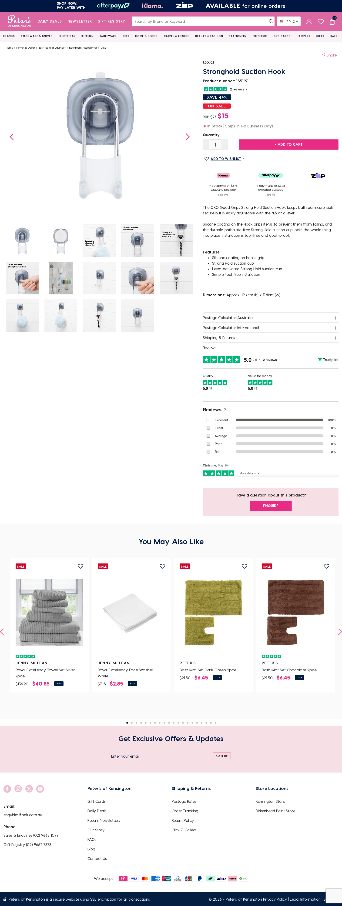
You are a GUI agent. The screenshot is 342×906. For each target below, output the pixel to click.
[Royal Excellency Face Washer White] (131, 612)
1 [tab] (127, 723)
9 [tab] (164, 723)
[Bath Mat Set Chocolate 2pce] (295, 612)
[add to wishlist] (80, 566)
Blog (91, 849)
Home (9, 47)
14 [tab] (187, 723)
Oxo (103, 47)
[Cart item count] (332, 21)
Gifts (320, 35)
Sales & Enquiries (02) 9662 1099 (31, 835)
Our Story (95, 830)
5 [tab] (146, 723)
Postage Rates (184, 801)
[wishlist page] (321, 21)
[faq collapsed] (335, 318)
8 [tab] (160, 723)
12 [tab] (178, 723)
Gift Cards (282, 35)
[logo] (19, 21)
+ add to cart (289, 144)
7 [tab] (155, 723)
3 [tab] (136, 723)
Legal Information (305, 899)
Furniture (260, 35)
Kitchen (87, 35)
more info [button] (223, 194)
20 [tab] (215, 723)
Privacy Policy (275, 899)
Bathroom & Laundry (52, 47)
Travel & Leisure (176, 35)
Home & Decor (146, 35)
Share (332, 55)
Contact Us (97, 858)
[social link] (7, 789)
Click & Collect (184, 830)
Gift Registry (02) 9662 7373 (27, 844)
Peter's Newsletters (103, 820)
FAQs (91, 839)
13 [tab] (183, 723)
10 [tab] (169, 723)
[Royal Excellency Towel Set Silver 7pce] (49, 612)
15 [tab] (192, 723)
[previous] (3, 632)
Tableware (108, 35)
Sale (334, 35)
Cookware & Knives (36, 35)
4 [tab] (141, 723)
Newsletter (79, 21)
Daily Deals (50, 21)
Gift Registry (111, 21)
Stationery (238, 35)
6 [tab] (150, 723)
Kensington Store (270, 801)
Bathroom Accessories (83, 47)
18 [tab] (206, 723)
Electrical (67, 35)
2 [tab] (132, 723)
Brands (9, 35)
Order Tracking (185, 811)
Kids (126, 35)
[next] (338, 632)
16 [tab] (197, 723)
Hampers (303, 35)
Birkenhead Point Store (275, 811)
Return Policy (183, 820)
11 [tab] (173, 723)
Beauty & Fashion (209, 35)
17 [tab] (201, 723)
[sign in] (309, 21)
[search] (271, 21)
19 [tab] (211, 723)
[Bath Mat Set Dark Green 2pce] (213, 612)
